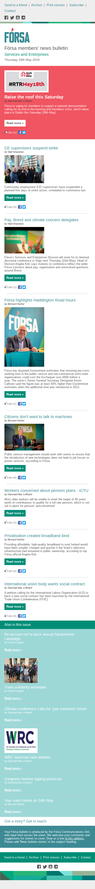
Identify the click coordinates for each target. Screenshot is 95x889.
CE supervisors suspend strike (31, 148)
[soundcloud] (23, 18)
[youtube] (18, 18)
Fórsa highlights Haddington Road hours (40, 300)
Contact (10, 11)
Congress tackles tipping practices (33, 779)
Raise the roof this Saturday (33, 97)
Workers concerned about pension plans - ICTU (46, 490)
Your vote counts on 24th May (28, 800)
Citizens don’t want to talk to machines (38, 417)
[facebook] (7, 18)
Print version (56, 5)
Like (10, 132)
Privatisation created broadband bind (36, 536)
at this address (74, 838)
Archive (36, 5)
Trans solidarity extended (25, 687)
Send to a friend (15, 5)
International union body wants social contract (44, 584)
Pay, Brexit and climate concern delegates (41, 220)
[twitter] (12, 18)
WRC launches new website (27, 757)
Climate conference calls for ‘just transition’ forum (45, 709)
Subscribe (76, 5)
